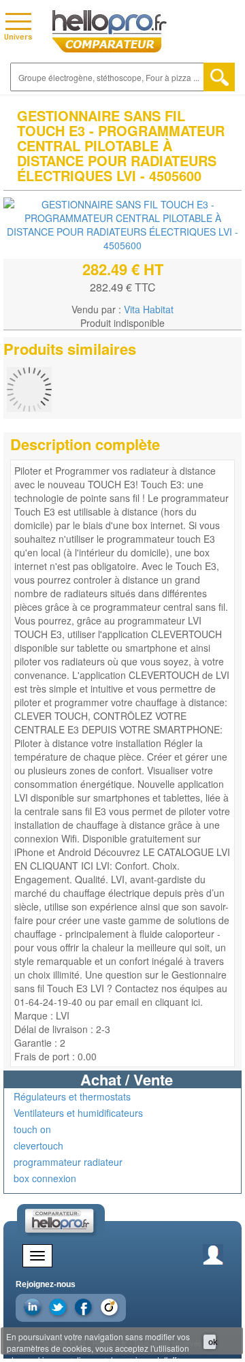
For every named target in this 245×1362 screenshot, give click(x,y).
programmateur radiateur (68, 1162)
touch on (32, 1129)
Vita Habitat (149, 309)
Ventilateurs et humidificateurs (78, 1113)
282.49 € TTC (123, 287)
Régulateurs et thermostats (72, 1096)
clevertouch (38, 1145)
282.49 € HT (122, 269)
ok (212, 1341)
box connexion (45, 1178)
